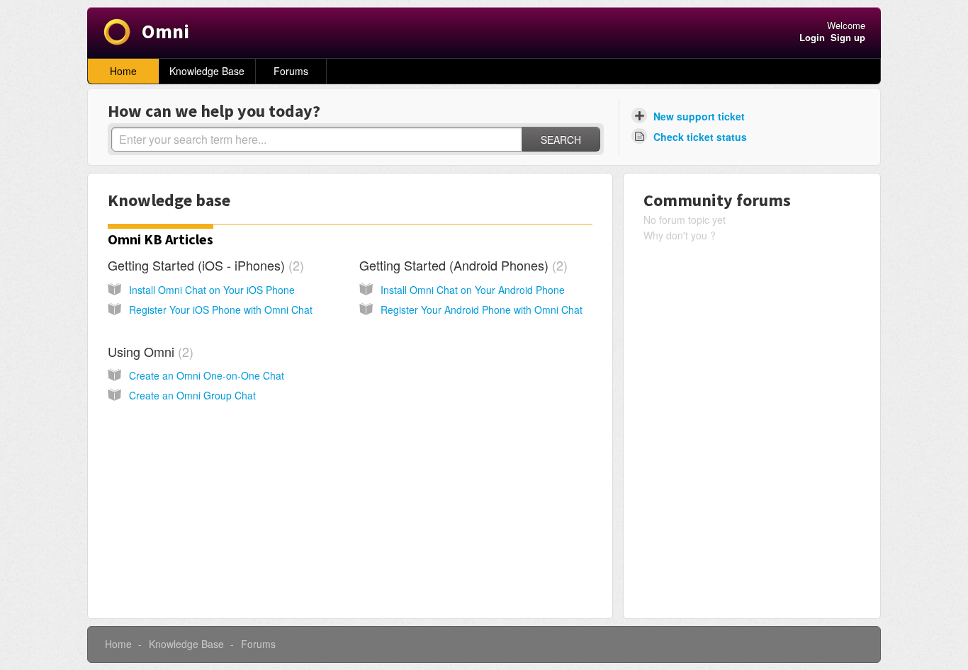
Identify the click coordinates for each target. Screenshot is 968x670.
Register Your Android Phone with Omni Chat (482, 309)
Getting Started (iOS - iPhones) (204, 265)
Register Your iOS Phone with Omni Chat (221, 309)
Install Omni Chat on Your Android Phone (473, 290)
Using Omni (148, 351)
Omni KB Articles (160, 239)
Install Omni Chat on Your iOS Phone (212, 290)
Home (123, 71)
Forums (291, 71)
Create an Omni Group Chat (192, 395)
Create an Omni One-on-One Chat (206, 375)
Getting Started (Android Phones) (461, 265)
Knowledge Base (206, 71)
